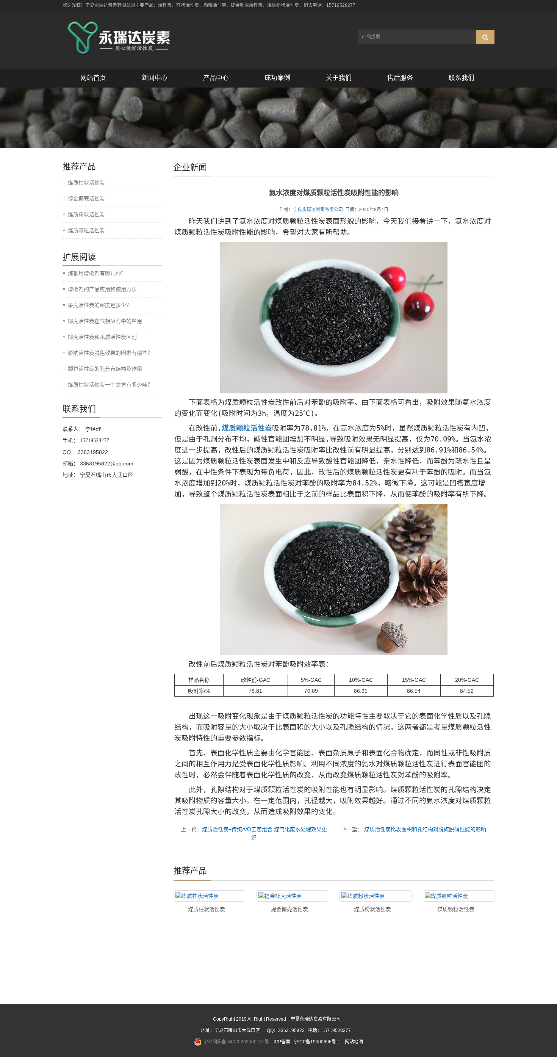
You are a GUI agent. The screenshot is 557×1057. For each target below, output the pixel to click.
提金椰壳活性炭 (289, 909)
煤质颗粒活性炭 (455, 909)
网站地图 (354, 1041)
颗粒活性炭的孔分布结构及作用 (105, 369)
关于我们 (339, 77)
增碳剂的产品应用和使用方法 (102, 289)
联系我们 (461, 77)
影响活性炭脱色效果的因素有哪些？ (110, 353)
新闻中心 (154, 77)
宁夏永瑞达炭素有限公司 (318, 209)
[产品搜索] (485, 37)
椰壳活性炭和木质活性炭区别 (102, 337)
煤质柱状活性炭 (206, 909)
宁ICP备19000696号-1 (317, 1041)
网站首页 (93, 77)
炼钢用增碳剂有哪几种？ (97, 273)
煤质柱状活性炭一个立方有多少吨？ (110, 385)
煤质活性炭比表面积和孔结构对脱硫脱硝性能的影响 (424, 829)
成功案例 (277, 77)
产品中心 (216, 77)
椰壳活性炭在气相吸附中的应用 (105, 321)
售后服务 (400, 77)
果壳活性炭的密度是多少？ (99, 305)
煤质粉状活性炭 (372, 909)
